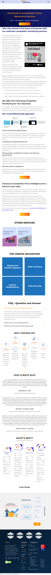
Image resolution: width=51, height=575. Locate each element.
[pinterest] (15, 558)
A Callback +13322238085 (26, 517)
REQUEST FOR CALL (24, 23)
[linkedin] (9, 558)
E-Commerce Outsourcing (23, 567)
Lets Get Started (24, 177)
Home (12, 20)
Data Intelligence (19, 20)
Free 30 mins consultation (26, 506)
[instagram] (18, 558)
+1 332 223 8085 (32, 546)
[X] (12, 558)
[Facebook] (6, 558)
